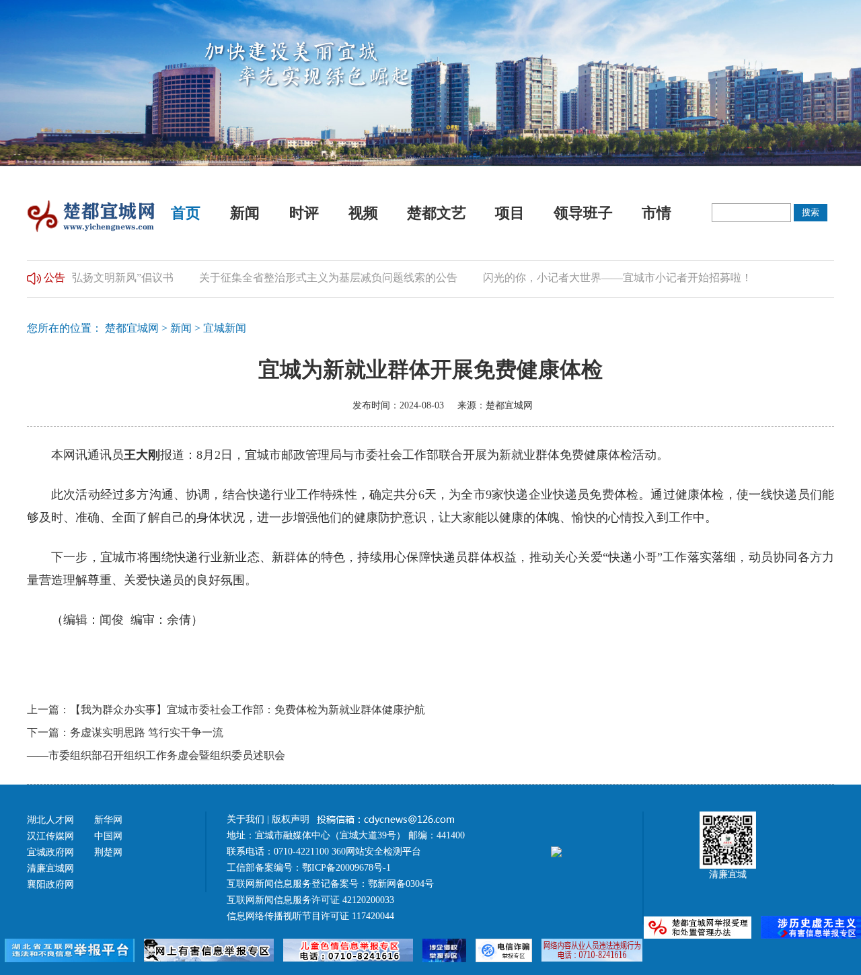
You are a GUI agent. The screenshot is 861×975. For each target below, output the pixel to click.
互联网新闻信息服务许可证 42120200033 (310, 900)
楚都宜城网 (132, 328)
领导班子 (583, 213)
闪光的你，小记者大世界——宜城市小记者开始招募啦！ (602, 277)
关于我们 (245, 819)
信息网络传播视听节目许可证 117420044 (310, 916)
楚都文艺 (436, 213)
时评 (304, 213)
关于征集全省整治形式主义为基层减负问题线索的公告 (313, 277)
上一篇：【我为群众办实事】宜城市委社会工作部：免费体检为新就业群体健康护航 (226, 709)
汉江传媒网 (50, 836)
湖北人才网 (50, 820)
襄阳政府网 (50, 884)
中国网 (108, 836)
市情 (656, 213)
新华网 (108, 820)
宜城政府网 (50, 852)
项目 (510, 213)
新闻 (245, 213)
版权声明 (292, 819)
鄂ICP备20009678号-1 (346, 868)
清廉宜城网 (50, 868)
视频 (363, 213)
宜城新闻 (224, 328)
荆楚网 (108, 852)
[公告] (34, 277)
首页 (185, 213)
